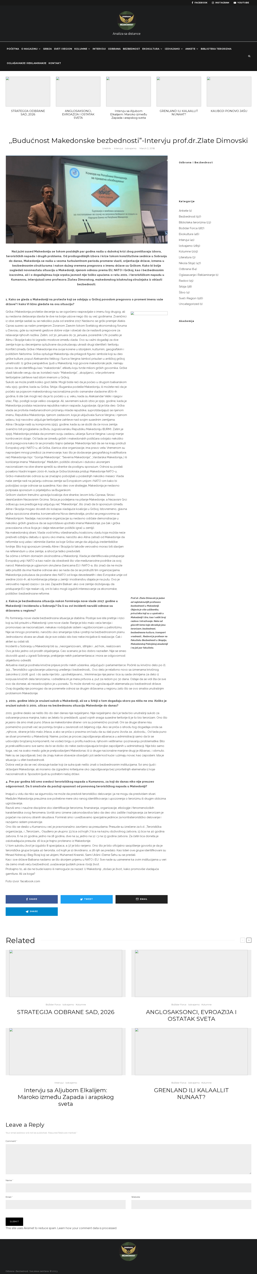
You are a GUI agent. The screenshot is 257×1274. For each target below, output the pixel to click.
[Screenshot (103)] (229, 91)
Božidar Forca (188, 228)
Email (9, 1197)
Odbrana (114, 48)
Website (135, 1197)
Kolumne (80, 48)
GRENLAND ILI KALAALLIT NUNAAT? (179, 112)
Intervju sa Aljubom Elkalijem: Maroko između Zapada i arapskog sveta (128, 114)
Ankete (190, 48)
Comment (11, 1141)
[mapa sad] (28, 91)
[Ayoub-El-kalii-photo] (128, 91)
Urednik (106, 148)
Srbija (47, 48)
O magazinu (29, 48)
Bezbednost (131, 48)
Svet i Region (63, 48)
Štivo (182, 292)
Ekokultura (150, 48)
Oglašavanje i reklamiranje (26, 63)
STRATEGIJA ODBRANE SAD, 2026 (28, 112)
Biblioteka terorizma (216, 48)
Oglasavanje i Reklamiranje (197, 275)
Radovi (183, 280)
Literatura (185, 257)
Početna (13, 48)
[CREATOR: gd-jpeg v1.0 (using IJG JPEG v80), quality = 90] (78, 91)
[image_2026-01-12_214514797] (179, 91)
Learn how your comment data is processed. (87, 1228)
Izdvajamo (172, 48)
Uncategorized (189, 304)
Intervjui (99, 48)
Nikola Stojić (187, 263)
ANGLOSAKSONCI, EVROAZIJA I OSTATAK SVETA (78, 114)
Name (9, 1180)
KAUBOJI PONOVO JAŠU (229, 111)
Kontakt (55, 63)
